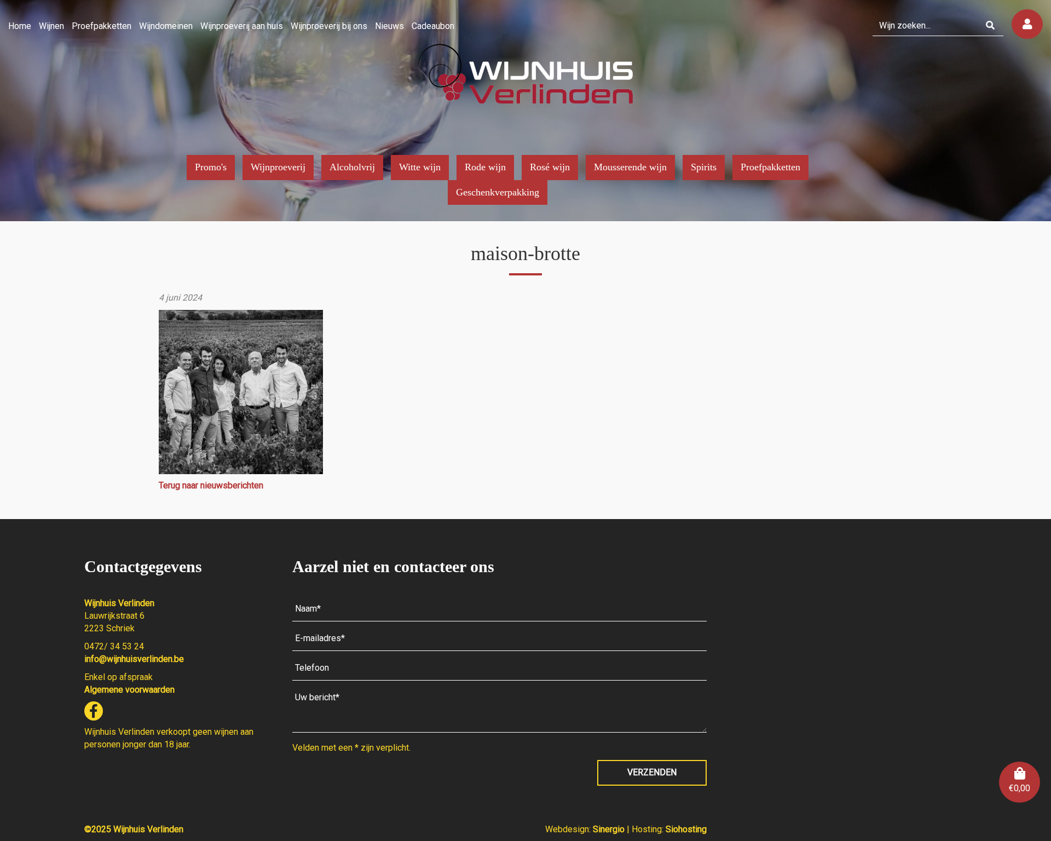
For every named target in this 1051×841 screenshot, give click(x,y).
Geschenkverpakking (497, 192)
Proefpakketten (770, 167)
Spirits (704, 167)
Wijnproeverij (278, 167)
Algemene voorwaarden (129, 689)
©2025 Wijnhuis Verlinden (133, 829)
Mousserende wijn (630, 167)
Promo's (211, 167)
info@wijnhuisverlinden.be (134, 659)
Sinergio (610, 829)
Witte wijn (420, 167)
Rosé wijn (550, 167)
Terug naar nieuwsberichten (211, 485)
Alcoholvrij (352, 167)
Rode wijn (485, 167)
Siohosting (686, 829)
